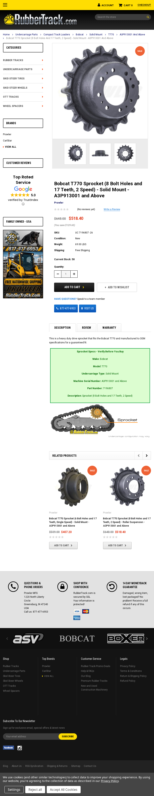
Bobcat (80, 34)
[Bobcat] (77, 638)
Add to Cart (72, 287)
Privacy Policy (127, 666)
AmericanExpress (76, 618)
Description (62, 327)
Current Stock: (64, 259)
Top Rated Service (23, 179)
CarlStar (7, 140)
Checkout (144, 5)
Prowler (7, 134)
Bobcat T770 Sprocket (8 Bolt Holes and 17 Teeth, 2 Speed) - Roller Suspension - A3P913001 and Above (127, 522)
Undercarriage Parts (26, 34)
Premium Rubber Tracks (94, 680)
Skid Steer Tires (13, 78)
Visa (76, 611)
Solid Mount (95, 34)
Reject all (35, 789)
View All (10, 146)
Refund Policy (127, 680)
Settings (14, 789)
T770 (111, 34)
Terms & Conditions (131, 671)
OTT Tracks (11, 96)
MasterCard (85, 611)
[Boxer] (125, 638)
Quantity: (59, 266)
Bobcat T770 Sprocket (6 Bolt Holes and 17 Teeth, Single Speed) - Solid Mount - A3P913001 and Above (73, 522)
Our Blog (86, 676)
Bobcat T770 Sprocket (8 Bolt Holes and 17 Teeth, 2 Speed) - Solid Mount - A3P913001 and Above (59, 38)
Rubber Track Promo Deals (95, 666)
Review (86, 327)
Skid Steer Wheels (15, 87)
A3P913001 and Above (132, 34)
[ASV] (28, 638)
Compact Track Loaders (57, 34)
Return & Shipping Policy (133, 676)
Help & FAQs (87, 671)
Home (6, 34)
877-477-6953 (68, 308)
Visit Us (89, 308)
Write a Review (112, 209)
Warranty (109, 327)
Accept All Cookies (63, 789)
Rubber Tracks (13, 60)
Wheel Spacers (13, 106)
